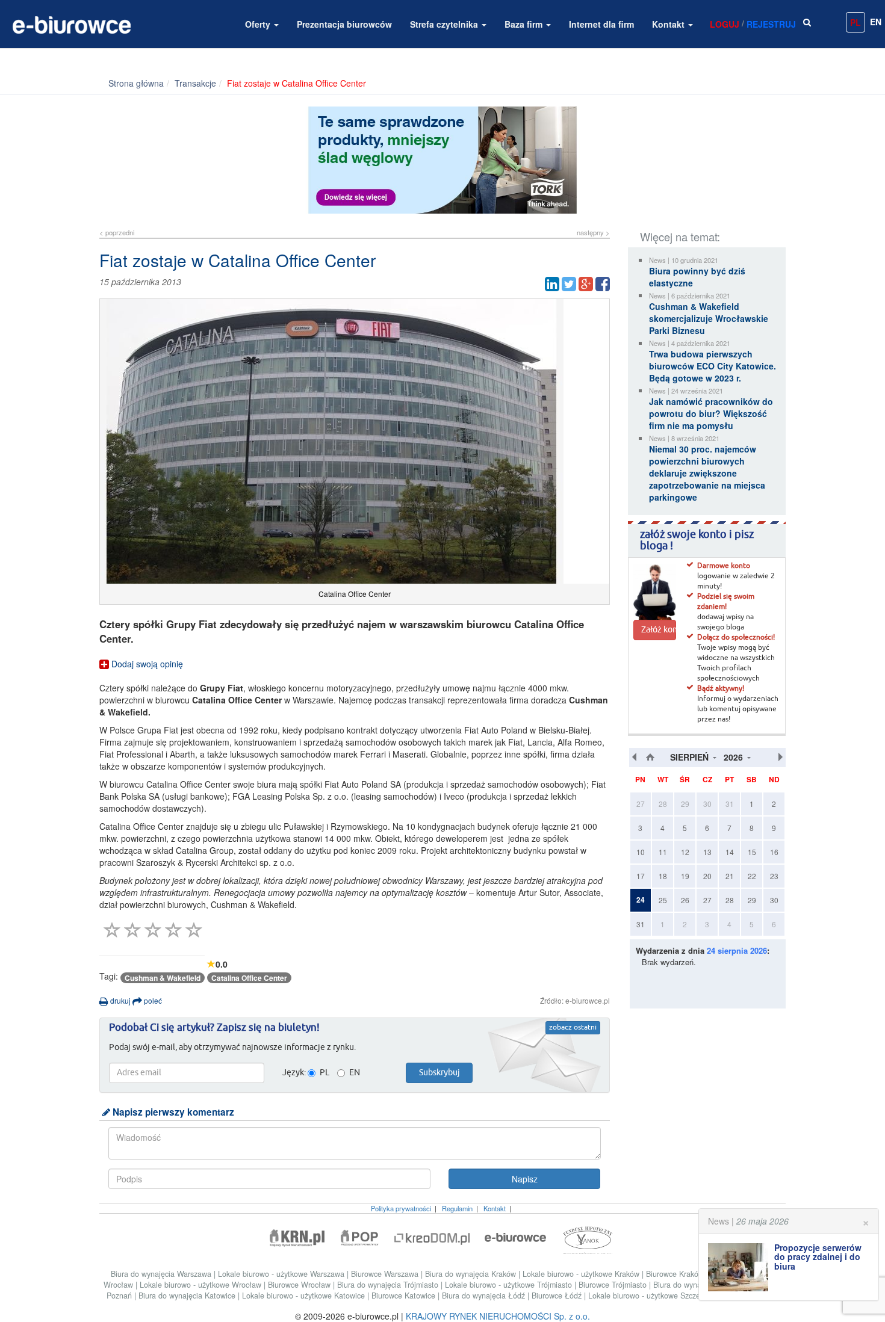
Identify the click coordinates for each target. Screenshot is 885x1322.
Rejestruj (771, 24)
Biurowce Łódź (558, 1295)
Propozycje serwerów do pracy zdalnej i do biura (818, 1256)
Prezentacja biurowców (344, 24)
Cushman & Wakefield (162, 977)
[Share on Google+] (586, 284)
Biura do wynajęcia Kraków (471, 1273)
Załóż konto (658, 630)
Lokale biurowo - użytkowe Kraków (582, 1273)
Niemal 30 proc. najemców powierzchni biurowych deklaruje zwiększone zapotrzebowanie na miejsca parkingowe (707, 473)
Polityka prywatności (401, 1208)
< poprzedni (116, 232)
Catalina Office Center (249, 977)
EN (875, 22)
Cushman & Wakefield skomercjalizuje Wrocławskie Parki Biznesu (708, 318)
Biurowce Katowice (404, 1295)
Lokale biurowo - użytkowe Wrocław (202, 1284)
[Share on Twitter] (569, 284)
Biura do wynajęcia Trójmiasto (389, 1284)
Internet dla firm (601, 24)
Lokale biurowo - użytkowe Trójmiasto (509, 1284)
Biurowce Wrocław (300, 1284)
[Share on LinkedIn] (552, 284)
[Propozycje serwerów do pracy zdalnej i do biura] (741, 1267)
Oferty (259, 24)
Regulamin (457, 1208)
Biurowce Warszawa (386, 1273)
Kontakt (669, 24)
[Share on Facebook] (602, 284)
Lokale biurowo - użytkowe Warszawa (282, 1273)
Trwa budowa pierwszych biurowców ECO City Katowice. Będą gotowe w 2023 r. (712, 366)
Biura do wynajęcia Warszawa (162, 1273)
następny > (593, 232)
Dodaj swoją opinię (146, 664)
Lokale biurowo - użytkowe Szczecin (650, 1295)
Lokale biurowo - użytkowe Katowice (304, 1295)
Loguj (724, 24)
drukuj (119, 1000)
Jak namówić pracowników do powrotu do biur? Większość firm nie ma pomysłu (711, 413)
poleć (152, 1000)
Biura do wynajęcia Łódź (484, 1295)
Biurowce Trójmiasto (614, 1284)
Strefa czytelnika (445, 24)
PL (855, 22)
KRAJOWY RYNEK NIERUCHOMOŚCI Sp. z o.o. (498, 1316)
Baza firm (525, 24)
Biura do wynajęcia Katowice (188, 1295)
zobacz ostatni (573, 1027)
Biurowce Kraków (676, 1273)
